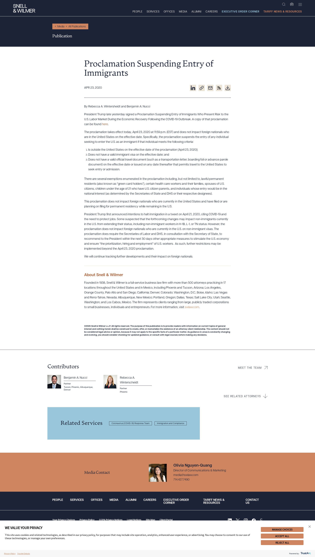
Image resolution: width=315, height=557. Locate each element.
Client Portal (166, 520)
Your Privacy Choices (63, 520)
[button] (309, 527)
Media (183, 11)
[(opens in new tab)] (193, 88)
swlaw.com (192, 307)
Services (153, 11)
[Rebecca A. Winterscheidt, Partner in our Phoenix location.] (130, 384)
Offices (169, 11)
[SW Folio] (292, 4)
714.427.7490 (181, 479)
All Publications (77, 26)
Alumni (196, 11)
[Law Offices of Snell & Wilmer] (24, 8)
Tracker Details (23, 553)
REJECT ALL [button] (282, 542)
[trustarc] (305, 553)
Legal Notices (134, 520)
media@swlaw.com (185, 475)
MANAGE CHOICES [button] (282, 529)
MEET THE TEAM (250, 368)
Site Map (150, 520)
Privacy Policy (87, 520)
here (105, 124)
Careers (212, 11)
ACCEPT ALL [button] (282, 536)
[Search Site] (283, 4)
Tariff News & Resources (282, 11)
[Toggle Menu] (300, 4)
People (137, 11)
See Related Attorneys (242, 396)
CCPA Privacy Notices (110, 520)
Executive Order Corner (240, 11)
